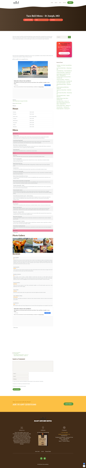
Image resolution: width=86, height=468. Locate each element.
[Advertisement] (33, 48)
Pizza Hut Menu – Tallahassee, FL (63, 107)
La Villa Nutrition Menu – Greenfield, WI (64, 81)
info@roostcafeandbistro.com (64, 434)
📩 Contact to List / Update (64, 53)
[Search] (69, 37)
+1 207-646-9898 (64, 432)
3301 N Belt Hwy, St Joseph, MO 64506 (20, 101)
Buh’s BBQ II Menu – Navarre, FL (63, 101)
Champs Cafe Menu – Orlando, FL (63, 79)
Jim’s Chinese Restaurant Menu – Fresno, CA (21, 354)
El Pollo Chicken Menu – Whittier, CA (63, 105)
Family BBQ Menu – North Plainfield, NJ (64, 70)
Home (52, 2)
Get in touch (68, 404)
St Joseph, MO (58, 19)
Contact (64, 2)
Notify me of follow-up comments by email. (21, 383)
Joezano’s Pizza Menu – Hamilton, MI (63, 72)
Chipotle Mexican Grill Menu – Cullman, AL (21, 355)
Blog (60, 2)
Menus (70, 2)
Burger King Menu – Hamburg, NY (63, 108)
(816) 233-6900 (18, 103)
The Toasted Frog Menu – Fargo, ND (63, 82)
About (56, 2)
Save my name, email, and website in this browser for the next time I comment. (28, 381)
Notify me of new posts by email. (19, 386)
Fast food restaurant (42, 19)
